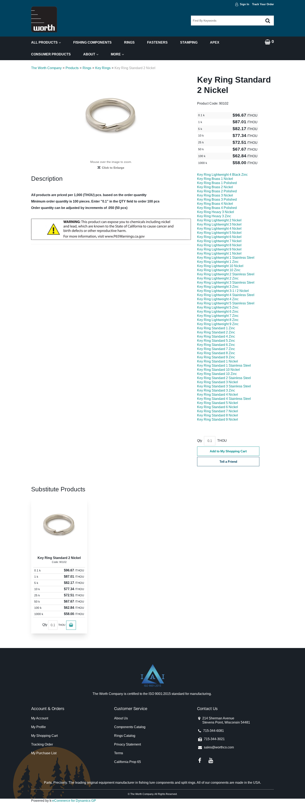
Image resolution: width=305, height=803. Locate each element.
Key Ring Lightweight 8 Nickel (219, 245)
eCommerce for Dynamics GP (74, 800)
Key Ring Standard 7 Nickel (217, 411)
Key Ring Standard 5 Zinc (216, 340)
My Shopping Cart (44, 735)
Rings (129, 42)
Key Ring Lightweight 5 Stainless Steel (225, 303)
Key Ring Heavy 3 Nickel (215, 212)
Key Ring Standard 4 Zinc (216, 336)
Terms (118, 753)
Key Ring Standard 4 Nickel (217, 394)
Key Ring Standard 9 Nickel (217, 419)
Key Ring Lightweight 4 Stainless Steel (225, 295)
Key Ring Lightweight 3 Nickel (219, 224)
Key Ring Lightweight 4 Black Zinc (222, 174)
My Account (39, 718)
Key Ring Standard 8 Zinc (216, 353)
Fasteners (157, 42)
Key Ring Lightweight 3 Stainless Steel (225, 282)
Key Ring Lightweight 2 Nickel (219, 220)
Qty (199, 440)
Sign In (244, 4)
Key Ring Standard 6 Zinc (216, 345)
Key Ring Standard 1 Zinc (216, 328)
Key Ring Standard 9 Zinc (216, 357)
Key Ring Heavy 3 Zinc (214, 216)
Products (72, 68)
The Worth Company (46, 68)
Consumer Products (51, 54)
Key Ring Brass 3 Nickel (215, 195)
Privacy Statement (127, 744)
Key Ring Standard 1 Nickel (217, 361)
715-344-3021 (214, 739)
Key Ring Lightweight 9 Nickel (219, 249)
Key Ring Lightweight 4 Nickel (219, 228)
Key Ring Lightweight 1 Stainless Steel (225, 257)
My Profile (38, 727)
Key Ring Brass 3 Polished (217, 199)
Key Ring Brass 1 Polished (217, 183)
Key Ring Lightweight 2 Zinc (218, 278)
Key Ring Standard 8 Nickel (217, 415)
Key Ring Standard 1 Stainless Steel (224, 365)
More (116, 54)
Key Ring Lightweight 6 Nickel (219, 237)
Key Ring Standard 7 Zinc (216, 349)
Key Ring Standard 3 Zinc (216, 390)
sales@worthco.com (219, 747)
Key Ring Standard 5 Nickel (217, 403)
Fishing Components (92, 42)
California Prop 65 (127, 762)
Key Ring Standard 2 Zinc (216, 332)
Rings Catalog (124, 735)
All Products (44, 42)
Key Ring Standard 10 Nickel (218, 369)
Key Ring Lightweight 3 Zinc (218, 286)
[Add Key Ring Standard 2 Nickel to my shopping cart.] (71, 625)
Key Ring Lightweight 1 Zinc (218, 262)
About (89, 54)
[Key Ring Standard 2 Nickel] (59, 525)
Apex (214, 42)
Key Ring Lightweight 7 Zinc (218, 315)
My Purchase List (43, 753)
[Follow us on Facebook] (199, 760)
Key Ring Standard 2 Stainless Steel (224, 378)
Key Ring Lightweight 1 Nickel (219, 253)
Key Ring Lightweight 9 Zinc (218, 324)
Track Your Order (263, 4)
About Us (121, 718)
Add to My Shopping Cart (228, 451)
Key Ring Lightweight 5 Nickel (219, 232)
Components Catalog (129, 727)
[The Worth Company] (44, 19)
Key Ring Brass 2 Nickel (215, 187)
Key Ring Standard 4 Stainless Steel (224, 398)
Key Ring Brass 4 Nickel (215, 203)
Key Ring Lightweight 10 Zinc (218, 270)
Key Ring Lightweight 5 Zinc (218, 307)
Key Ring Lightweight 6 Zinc (218, 311)
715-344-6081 (213, 730)
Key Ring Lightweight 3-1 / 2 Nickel (223, 291)
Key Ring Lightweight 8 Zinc (218, 320)
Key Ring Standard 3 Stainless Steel (224, 386)
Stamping (189, 42)
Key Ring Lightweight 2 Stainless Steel (225, 274)
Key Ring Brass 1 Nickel (215, 179)
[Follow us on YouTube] (211, 760)
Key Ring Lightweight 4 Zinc (218, 299)
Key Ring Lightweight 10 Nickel (220, 266)
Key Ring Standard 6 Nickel (217, 407)
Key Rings (103, 68)
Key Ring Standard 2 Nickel (59, 558)
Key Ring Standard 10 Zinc (217, 374)
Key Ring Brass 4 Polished (217, 208)
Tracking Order (42, 744)
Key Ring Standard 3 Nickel (217, 382)
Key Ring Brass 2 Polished (217, 191)
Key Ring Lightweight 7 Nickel (219, 241)
